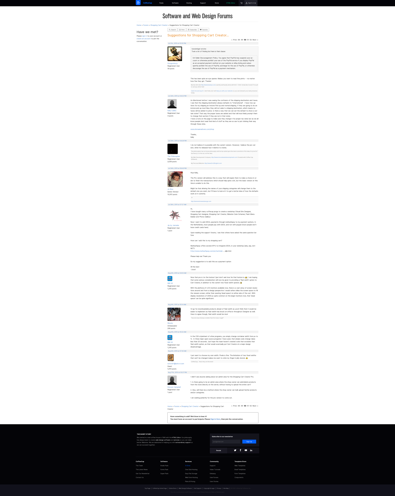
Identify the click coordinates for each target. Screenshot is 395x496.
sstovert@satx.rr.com (175, 364)
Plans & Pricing (190, 481)
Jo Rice (170, 189)
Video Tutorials (215, 469)
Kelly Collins (171, 111)
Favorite (204, 30)
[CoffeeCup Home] (147, 3)
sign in (144, 36)
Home (139, 25)
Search (173, 30)
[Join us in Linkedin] (251, 450)
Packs (161, 3)
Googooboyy (172, 63)
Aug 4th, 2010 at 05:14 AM (177, 304)
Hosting (189, 3)
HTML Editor (230, 3)
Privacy (219, 488)
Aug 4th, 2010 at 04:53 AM (177, 273)
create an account (144, 39)
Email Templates (240, 469)
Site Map (226, 488)
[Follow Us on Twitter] (235, 450)
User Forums (214, 477)
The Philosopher (173, 156)
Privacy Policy (205, 492)
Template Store (240, 461)
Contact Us (140, 477)
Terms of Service (216, 492)
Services (188, 461)
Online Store (173, 488)
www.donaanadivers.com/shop (202, 129)
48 (239, 40)
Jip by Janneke (173, 225)
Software (175, 3)
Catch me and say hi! (197, 91)
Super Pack (164, 473)
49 (242, 40)
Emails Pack (164, 465)
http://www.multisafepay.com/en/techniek (207, 251)
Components (239, 477)
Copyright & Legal (209, 488)
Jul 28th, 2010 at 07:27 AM (177, 204)
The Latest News (142, 469)
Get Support (197, 488)
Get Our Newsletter (142, 473)
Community (214, 461)
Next (254, 40)
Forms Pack (164, 469)
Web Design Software (185, 488)
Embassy (213, 473)
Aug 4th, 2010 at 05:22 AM (177, 332)
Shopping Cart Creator (159, 25)
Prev (235, 40)
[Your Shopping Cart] (241, 3)
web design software (163, 440)
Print (183, 30)
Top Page (147, 488)
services (176, 440)
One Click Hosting (191, 469)
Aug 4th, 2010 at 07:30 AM (177, 351)
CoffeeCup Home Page (160, 488)
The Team (139, 465)
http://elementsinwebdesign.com (201, 201)
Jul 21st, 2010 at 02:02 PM (177, 43)
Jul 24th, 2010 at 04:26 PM (177, 141)
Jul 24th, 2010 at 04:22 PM (177, 96)
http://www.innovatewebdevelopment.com (224, 157)
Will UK (170, 283)
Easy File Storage (191, 473)
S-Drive (187, 465)
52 (251, 40)
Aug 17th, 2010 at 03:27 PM (177, 372)
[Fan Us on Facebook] (240, 450)
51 (248, 40)
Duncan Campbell (174, 387)
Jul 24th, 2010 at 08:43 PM (177, 168)
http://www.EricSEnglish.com (213, 163)
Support (203, 3)
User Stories (214, 481)
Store (217, 3)
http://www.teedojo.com (208, 85)
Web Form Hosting (191, 477)
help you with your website (224, 91)
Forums (146, 25)
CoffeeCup (140, 461)
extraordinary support (183, 442)
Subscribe (193, 30)
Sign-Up (249, 441)
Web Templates (240, 465)
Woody (170, 323)
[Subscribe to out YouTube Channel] (245, 450)
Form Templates (240, 473)
